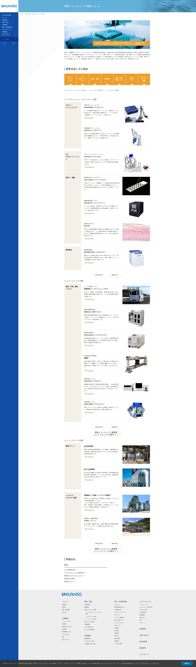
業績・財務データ (118, 620)
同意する (187, 663)
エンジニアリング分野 (112, 90)
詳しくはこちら (89, 117)
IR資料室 (116, 628)
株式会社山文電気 (69, 578)
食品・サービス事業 (89, 621)
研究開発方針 (87, 638)
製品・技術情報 (66, 609)
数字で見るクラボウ (67, 626)
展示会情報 (143, 641)
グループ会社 (65, 634)
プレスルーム (144, 654)
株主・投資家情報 (120, 601)
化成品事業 (87, 604)
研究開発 (87, 635)
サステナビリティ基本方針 (145, 607)
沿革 (63, 637)
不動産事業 (87, 624)
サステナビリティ (145, 601)
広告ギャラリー (66, 639)
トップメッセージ (66, 621)
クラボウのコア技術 (89, 641)
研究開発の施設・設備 (89, 643)
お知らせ (64, 612)
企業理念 (64, 624)
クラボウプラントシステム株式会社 (74, 572)
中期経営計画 (117, 609)
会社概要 (64, 629)
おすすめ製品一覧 (88, 627)
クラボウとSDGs (143, 609)
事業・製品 (27, 14)
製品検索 (142, 648)
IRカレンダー (117, 625)
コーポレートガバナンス (120, 612)
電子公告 (116, 635)
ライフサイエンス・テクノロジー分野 (74, 90)
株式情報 (116, 633)
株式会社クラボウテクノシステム (73, 575)
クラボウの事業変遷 (89, 629)
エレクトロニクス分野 (96, 90)
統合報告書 (117, 638)
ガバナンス (142, 622)
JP (4, 43)
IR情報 (63, 607)
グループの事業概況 (119, 617)
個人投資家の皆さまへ (119, 607)
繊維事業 (86, 607)
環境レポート (142, 617)
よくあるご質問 (118, 643)
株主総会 (116, 630)
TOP (22, 14)
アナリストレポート (119, 622)
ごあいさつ (117, 604)
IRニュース (117, 615)
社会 (140, 620)
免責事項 (116, 641)
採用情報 (4, 32)
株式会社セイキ (68, 581)
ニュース (65, 601)
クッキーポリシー (145, 663)
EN (14, 43)
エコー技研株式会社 (69, 569)
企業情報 (64, 604)
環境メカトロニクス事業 (90, 609)
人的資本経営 (142, 612)
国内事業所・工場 (66, 631)
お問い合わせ (6, 34)
